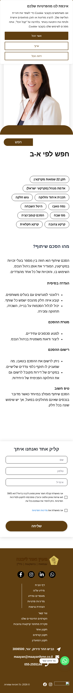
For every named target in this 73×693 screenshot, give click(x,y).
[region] (36, 32)
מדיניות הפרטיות (40, 510)
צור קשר (42, 613)
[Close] (69, 3)
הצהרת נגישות (37, 606)
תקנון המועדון (39, 640)
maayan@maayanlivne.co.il (33, 656)
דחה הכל (37, 56)
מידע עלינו (39, 590)
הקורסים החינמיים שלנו (34, 618)
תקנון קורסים (40, 634)
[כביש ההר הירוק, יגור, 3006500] (59, 649)
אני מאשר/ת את (47, 510)
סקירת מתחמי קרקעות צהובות (30, 624)
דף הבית (40, 585)
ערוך (36, 45)
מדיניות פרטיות (36, 601)
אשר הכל (37, 35)
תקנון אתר (41, 629)
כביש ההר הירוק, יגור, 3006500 (33, 649)
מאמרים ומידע (36, 595)
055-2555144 (33, 664)
